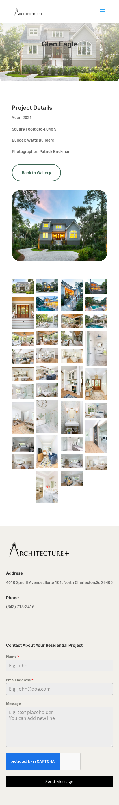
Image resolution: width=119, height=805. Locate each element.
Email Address (20, 679)
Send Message (59, 781)
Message (13, 703)
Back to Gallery (36, 172)
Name (12, 656)
